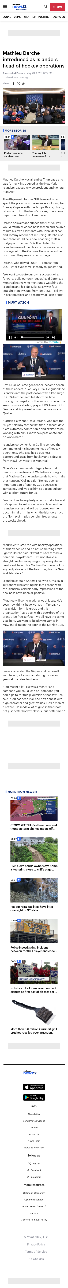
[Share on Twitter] (18, 83)
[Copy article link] (23, 83)
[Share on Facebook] (13, 83)
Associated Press (13, 73)
